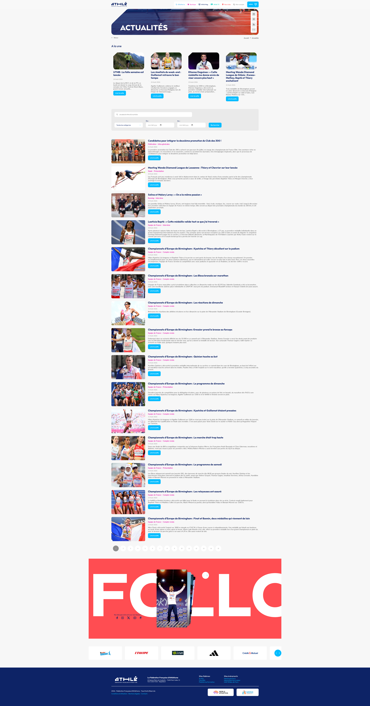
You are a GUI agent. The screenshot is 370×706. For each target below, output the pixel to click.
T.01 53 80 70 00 (152, 681)
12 (196, 548)
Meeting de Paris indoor (232, 680)
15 (218, 548)
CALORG (202, 680)
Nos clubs (227, 4)
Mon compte (240, 4)
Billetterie (181, 4)
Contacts (144, 694)
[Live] (254, 30)
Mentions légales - (134, 694)
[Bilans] (254, 24)
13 (203, 548)
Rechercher (215, 125)
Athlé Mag (204, 4)
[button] (207, 575)
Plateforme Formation (207, 682)
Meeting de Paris (230, 678)
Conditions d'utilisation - (119, 694)
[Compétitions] (254, 14)
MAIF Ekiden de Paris (231, 682)
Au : (178, 121)
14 (211, 548)
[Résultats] (254, 19)
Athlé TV (216, 4)
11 (189, 548)
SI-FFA (201, 678)
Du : (147, 121)
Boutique (193, 4)
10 (181, 548)
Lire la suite (119, 93)
